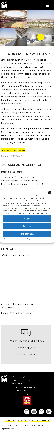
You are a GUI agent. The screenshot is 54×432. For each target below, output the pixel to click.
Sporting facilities (9, 150)
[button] (49, 193)
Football (21, 150)
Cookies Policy (10, 239)
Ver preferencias (27, 233)
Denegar (27, 226)
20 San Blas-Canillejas (21, 313)
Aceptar (27, 218)
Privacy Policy (24, 239)
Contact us (25, 354)
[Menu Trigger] (47, 5)
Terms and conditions (41, 239)
